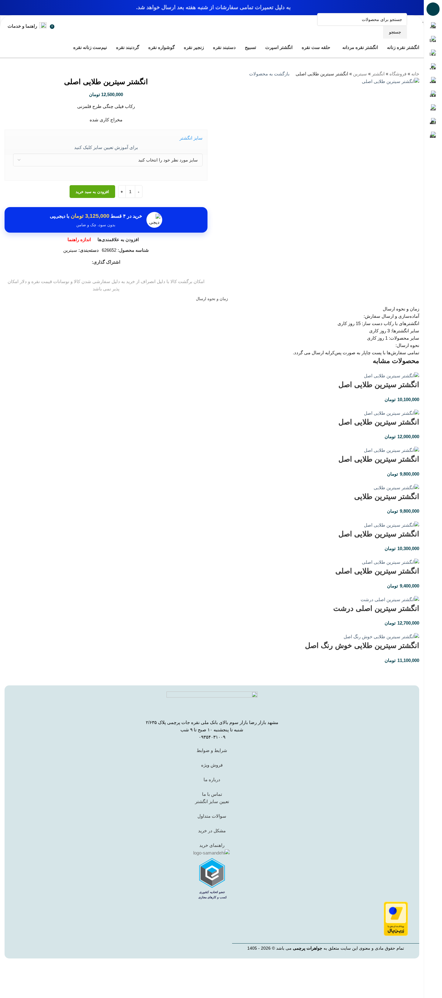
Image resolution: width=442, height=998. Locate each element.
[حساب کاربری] (61, 26)
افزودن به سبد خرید (92, 191)
